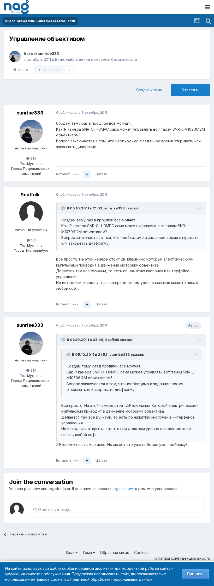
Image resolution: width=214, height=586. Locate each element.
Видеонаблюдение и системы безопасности (96, 59)
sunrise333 (48, 53)
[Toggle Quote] (63, 208)
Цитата (101, 174)
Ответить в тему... (54, 509)
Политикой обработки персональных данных (111, 579)
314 (32, 158)
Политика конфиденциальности (181, 558)
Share (22, 70)
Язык (70, 552)
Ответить (190, 90)
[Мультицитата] (87, 174)
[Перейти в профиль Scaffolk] (31, 213)
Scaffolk (30, 194)
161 (33, 240)
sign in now (123, 488)
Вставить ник (67, 174)
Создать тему (149, 90)
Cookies (141, 552)
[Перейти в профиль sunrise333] (15, 56)
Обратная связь (114, 552)
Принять (195, 574)
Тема (87, 552)
